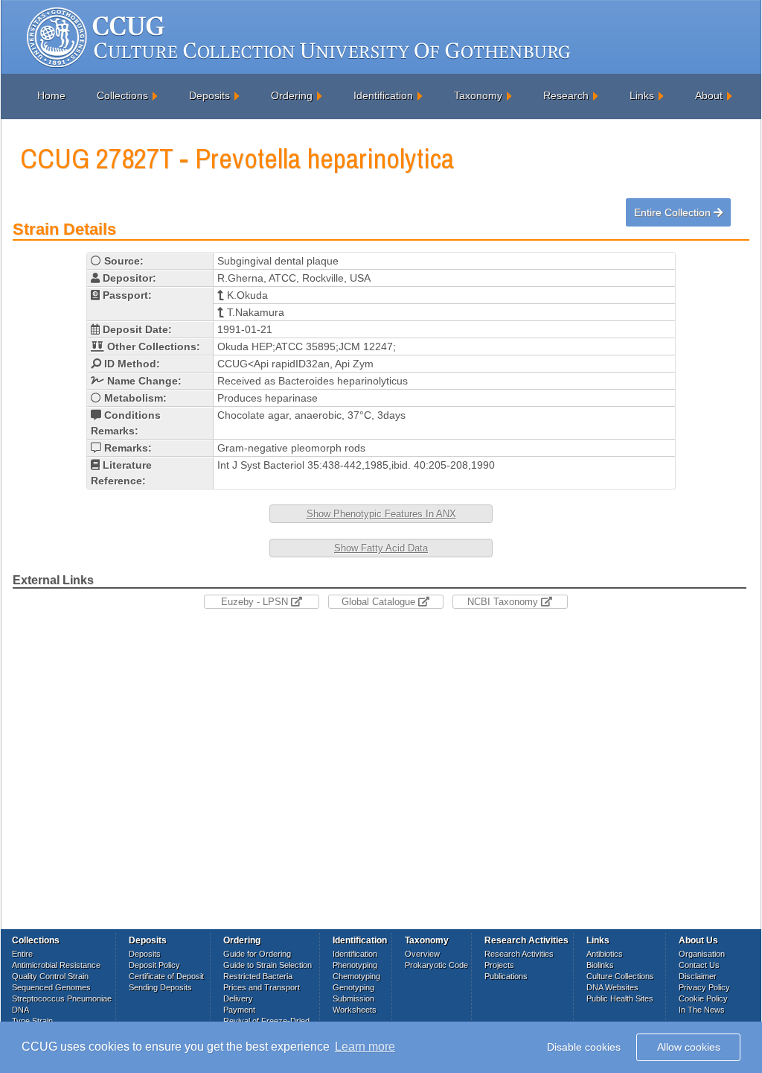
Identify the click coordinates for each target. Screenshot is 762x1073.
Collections (122, 95)
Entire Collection (674, 212)
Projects (499, 964)
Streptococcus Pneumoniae (62, 998)
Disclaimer (698, 976)
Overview (422, 953)
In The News (702, 1009)
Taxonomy (478, 95)
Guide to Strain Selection (267, 964)
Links (642, 95)
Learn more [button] (365, 1046)
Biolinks (600, 964)
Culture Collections (620, 976)
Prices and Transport (261, 987)
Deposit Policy (154, 964)
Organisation (702, 953)
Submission (353, 998)
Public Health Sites (619, 998)
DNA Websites (612, 987)
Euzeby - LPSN (256, 601)
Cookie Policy (703, 998)
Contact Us (699, 964)
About (709, 95)
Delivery (238, 998)
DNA (20, 1009)
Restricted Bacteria (257, 976)
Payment (239, 1009)
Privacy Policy (704, 987)
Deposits (209, 95)
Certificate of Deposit (166, 976)
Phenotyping (355, 964)
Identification (383, 95)
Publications (506, 976)
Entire (22, 953)
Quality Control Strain (50, 976)
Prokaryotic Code (436, 964)
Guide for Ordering (257, 953)
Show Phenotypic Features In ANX (381, 513)
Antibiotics (604, 953)
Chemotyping (356, 976)
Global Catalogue (380, 601)
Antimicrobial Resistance (56, 964)
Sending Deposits (160, 987)
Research (566, 95)
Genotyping (353, 987)
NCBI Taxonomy (504, 601)
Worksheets (355, 1009)
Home (51, 95)
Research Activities (519, 953)
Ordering (292, 95)
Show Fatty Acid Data (381, 548)
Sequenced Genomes (51, 987)
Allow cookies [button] (688, 1047)
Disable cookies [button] (584, 1047)
